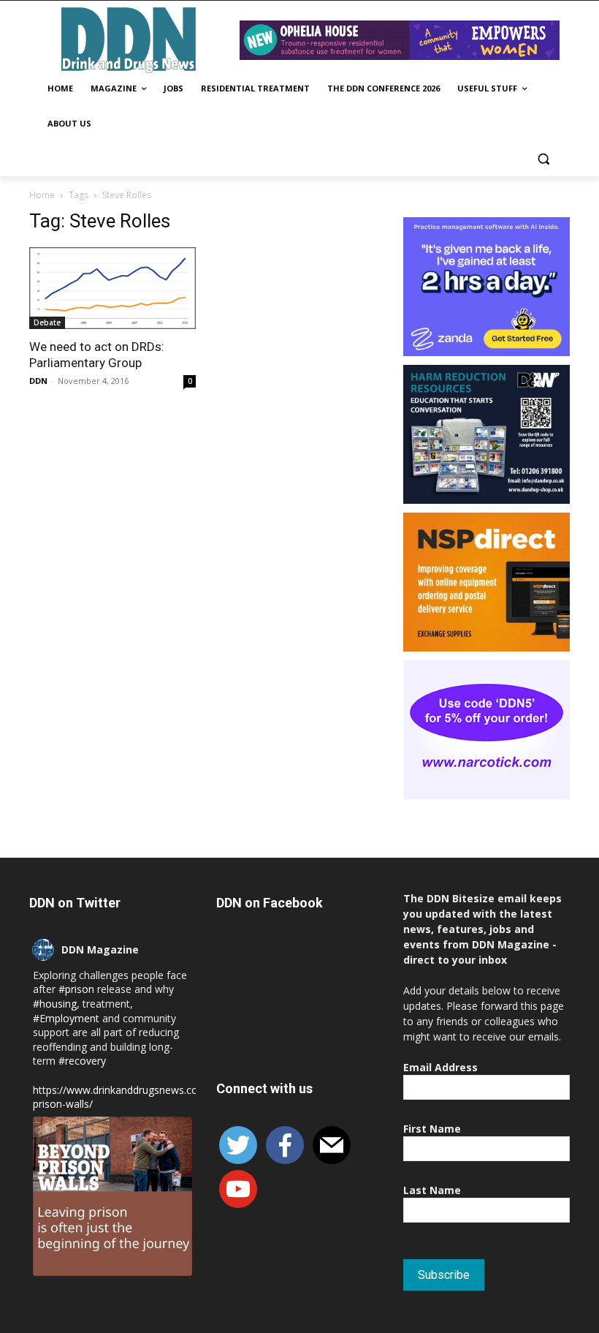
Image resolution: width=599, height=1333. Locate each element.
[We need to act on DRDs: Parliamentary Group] (112, 288)
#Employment (66, 1018)
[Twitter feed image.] (112, 1196)
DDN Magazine (100, 949)
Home (42, 195)
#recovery (82, 1061)
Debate (47, 322)
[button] (543, 159)
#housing (55, 1004)
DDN (38, 380)
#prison (76, 989)
